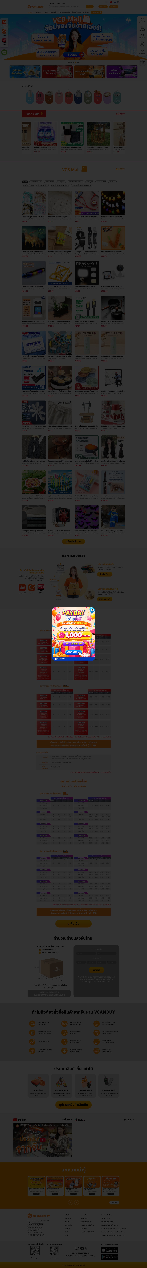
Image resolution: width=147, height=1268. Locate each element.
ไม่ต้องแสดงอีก (61, 659)
